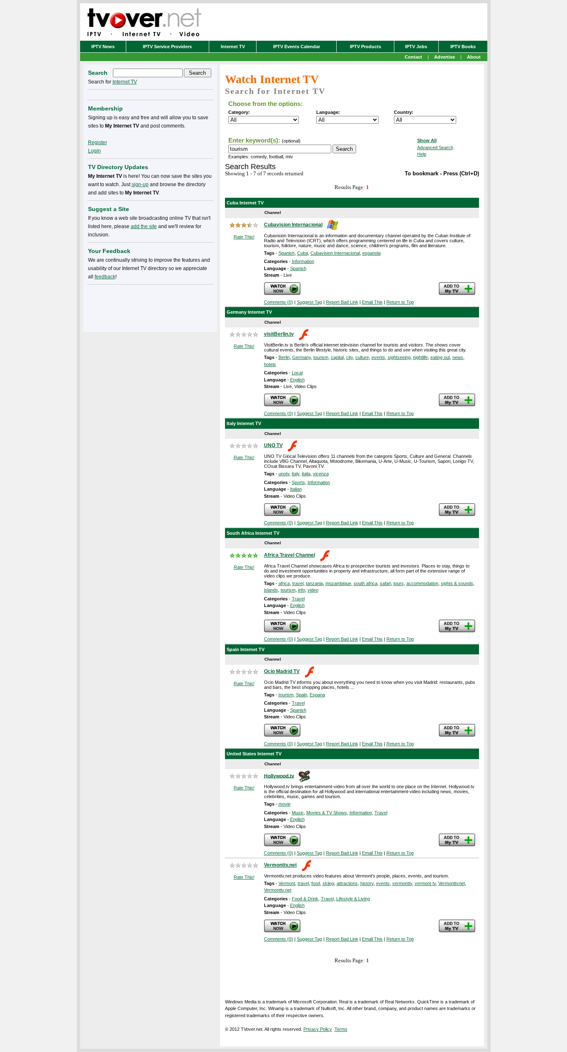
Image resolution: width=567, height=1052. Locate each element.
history (367, 883)
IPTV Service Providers (167, 46)
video (313, 589)
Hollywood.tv (279, 776)
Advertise (444, 56)
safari (385, 583)
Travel (298, 598)
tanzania (314, 583)
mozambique (338, 583)
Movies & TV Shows (326, 812)
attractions (347, 883)
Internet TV (233, 46)
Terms (341, 1029)
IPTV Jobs (416, 46)
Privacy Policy (317, 1029)
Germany (301, 357)
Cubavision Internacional (293, 225)
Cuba (302, 253)
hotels (270, 364)
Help (421, 154)
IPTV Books (463, 46)
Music (298, 812)
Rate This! (244, 236)
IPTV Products (365, 46)
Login (94, 151)
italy (295, 473)
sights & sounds (457, 583)
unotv (284, 473)
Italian (296, 489)
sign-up (140, 184)
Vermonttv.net (280, 865)
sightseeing (399, 357)
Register (97, 142)
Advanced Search (435, 147)
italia (306, 473)
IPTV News (103, 46)
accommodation (422, 583)
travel (297, 583)
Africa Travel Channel (289, 555)
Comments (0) (278, 302)
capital (337, 357)
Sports (298, 482)
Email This (372, 302)
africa (284, 583)
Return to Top (400, 302)
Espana (317, 694)
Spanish (287, 253)
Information (303, 261)
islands (271, 589)
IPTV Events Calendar (296, 46)
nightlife (420, 357)
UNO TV (273, 445)
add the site (144, 226)
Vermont (287, 883)
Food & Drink (305, 898)
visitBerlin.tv (279, 334)
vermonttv (402, 883)
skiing (328, 883)
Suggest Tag (309, 302)
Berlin (284, 357)
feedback (105, 277)
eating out (440, 357)
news (457, 357)
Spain (301, 694)
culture (362, 357)
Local (297, 372)
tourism (320, 357)
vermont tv (425, 883)
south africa (365, 583)
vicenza (321, 473)
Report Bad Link (342, 302)
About (474, 56)
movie (285, 803)
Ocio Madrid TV (282, 671)
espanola (371, 253)
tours (398, 583)
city (349, 357)
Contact (413, 56)
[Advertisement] (150, 306)
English (297, 379)
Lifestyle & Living (353, 898)
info (301, 589)
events (378, 357)
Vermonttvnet (451, 883)
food (315, 883)
